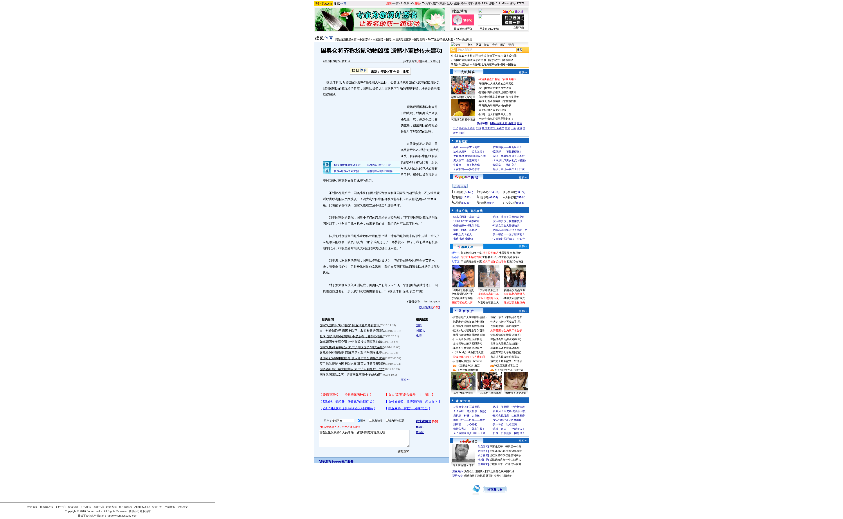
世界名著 (487, 257)
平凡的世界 (500, 257)
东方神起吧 (509, 197)
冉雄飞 (483, 101)
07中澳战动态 (464, 39)
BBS (484, 3)
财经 (417, 3)
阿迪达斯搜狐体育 (346, 39)
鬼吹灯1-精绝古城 (471, 257)
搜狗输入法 (46, 506)
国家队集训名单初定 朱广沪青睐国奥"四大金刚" (352, 347)
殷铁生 (486, 128)
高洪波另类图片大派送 (498, 88)
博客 (470, 3)
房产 (435, 3)
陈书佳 (483, 109)
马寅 (481, 105)
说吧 (491, 3)
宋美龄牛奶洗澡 (460, 64)
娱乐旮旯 (483, 455)
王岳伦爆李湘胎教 (467, 370)
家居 (442, 3)
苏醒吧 (457, 197)
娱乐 (406, 3)
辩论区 (420, 432)
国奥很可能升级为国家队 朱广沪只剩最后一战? (352, 369)
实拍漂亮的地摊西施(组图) (505, 339)
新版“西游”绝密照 (463, 393)
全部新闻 (170, 506)
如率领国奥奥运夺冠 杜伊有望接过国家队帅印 (351, 341)
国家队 (420, 330)
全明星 (500, 128)
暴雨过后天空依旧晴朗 (499, 475)
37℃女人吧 (509, 202)
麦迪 (507, 128)
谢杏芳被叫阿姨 (496, 109)
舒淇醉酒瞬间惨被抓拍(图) (505, 334)
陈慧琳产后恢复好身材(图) (468, 321)
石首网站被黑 (459, 60)
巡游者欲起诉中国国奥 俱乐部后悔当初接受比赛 (352, 358)
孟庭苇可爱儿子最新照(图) (505, 352)
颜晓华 (483, 96)
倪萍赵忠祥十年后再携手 (504, 326)
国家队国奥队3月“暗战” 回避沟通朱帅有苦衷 (350, 325)
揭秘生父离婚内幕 (514, 290)
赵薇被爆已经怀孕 (462, 293)
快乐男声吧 (509, 192)
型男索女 (483, 464)
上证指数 (458, 192)
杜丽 (519, 123)
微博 (477, 3)
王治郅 (471, 128)
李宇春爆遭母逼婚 (462, 298)
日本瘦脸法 (506, 60)
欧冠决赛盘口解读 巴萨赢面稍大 (497, 79)
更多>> (405, 379)
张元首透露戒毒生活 (506, 365)
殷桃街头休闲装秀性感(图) (468, 326)
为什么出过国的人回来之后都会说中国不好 (489, 471)
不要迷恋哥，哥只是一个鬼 (505, 446)
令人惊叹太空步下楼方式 (508, 370)
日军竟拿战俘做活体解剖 (467, 339)
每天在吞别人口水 (463, 465)
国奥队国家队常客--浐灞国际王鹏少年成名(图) (351, 374)
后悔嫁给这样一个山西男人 (505, 459)
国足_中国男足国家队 (398, 39)
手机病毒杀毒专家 (471, 261)
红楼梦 (517, 252)
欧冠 (519, 128)
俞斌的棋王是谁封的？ (500, 118)
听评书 (455, 252)
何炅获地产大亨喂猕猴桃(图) (469, 317)
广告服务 (86, 506)
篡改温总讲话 (475, 60)
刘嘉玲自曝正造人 (488, 302)
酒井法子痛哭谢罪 (515, 393)
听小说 (455, 257)
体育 (396, 3)
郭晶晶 (463, 128)
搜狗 (512, 3)
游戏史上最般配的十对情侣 (506, 361)
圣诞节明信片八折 (462, 302)
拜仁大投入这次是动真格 (499, 83)
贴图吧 (457, 202)
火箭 (505, 123)
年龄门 (463, 133)
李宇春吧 (483, 192)
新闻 (389, 3)
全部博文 (182, 506)
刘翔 (478, 128)
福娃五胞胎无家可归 (463, 97)
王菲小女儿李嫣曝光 (489, 393)
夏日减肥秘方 (492, 60)
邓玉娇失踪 (479, 55)
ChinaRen (502, 3)
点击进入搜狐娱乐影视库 (504, 356)
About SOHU (142, 506)
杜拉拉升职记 (490, 252)
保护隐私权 (125, 506)
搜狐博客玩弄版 (463, 28)
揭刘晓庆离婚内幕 (488, 293)
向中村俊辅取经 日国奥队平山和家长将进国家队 (352, 330)
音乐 (494, 44)
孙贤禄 (483, 92)
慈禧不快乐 (493, 64)
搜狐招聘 (73, 506)
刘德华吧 (483, 197)
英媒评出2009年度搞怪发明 (506, 451)
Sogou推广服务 (342, 461)
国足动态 (419, 39)
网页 (478, 44)
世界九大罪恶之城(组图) (504, 343)
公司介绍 (157, 506)
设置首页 (32, 506)
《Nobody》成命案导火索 (468, 352)
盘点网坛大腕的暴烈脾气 (467, 343)
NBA (493, 123)
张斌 (481, 114)
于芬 (513, 128)
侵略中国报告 (508, 64)
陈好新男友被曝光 (514, 302)
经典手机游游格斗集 (494, 261)
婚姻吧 (482, 202)
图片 (503, 44)
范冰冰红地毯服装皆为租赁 (469, 330)
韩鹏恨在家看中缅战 (463, 119)
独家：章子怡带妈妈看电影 (506, 317)
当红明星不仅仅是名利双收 (505, 455)
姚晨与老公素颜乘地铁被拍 (469, 334)
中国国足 (378, 39)
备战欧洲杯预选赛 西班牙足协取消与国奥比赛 (351, 352)
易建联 (512, 123)
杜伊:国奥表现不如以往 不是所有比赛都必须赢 (351, 336)
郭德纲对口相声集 (471, 252)
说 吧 (474, 177)
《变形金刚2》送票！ (469, 365)
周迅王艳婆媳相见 (488, 298)
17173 (520, 3)
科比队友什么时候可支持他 (503, 96)
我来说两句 (410, 61)
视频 (456, 3)
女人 (449, 3)
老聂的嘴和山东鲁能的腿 (501, 101)
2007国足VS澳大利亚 (440, 39)
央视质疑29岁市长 (461, 55)
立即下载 (518, 27)
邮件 (463, 3)
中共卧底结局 (478, 64)
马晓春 (483, 118)
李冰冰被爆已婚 (489, 290)
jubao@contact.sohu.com (122, 515)
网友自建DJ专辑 (489, 28)
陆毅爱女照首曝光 (514, 298)
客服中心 (99, 506)
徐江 (481, 88)
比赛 (419, 336)
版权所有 (145, 511)
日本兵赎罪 (510, 55)
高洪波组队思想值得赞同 (501, 92)
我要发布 (325, 461)
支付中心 (60, 506)
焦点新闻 (483, 446)
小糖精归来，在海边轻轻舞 (505, 464)
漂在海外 (457, 471)
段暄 (481, 83)
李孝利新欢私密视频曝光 (504, 348)
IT (423, 3)
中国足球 (364, 39)
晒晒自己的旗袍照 (474, 475)
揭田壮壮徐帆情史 (463, 290)
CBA (455, 128)
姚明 (499, 123)
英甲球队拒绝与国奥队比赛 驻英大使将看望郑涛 (352, 363)
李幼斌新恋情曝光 (514, 293)
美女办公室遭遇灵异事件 (467, 348)
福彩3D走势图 (515, 261)
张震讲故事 (505, 252)
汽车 (428, 3)
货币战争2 (513, 257)
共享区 (455, 261)
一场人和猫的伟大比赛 (498, 114)
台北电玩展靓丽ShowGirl (468, 361)
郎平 (493, 128)
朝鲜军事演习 (495, 55)
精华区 (420, 427)
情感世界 (483, 459)
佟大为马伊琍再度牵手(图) (505, 321)
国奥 (419, 325)
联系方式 (111, 506)
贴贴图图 (483, 451)
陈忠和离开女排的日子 (498, 105)
